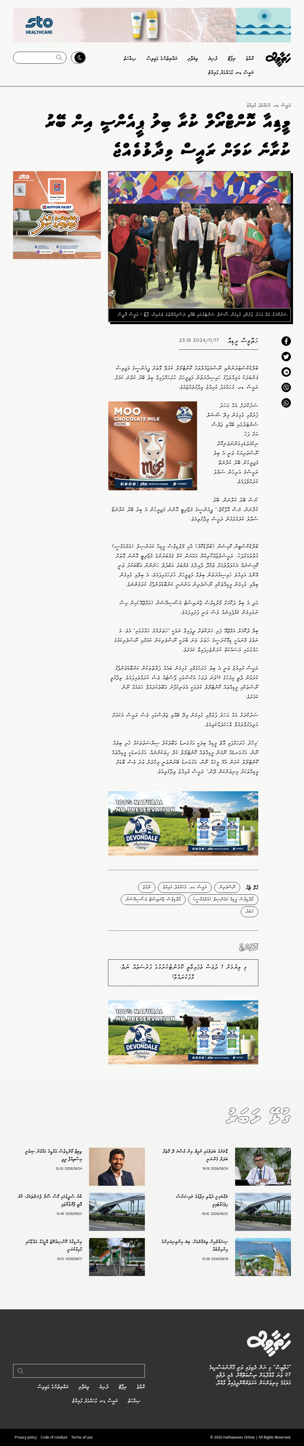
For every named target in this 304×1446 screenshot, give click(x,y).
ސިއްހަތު (130, 58)
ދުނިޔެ (213, 58)
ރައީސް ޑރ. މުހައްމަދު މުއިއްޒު (231, 72)
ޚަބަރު (250, 911)
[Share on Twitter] (286, 356)
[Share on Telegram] (286, 372)
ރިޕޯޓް (232, 58)
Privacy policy (26, 1437)
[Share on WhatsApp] (286, 403)
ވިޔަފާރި (193, 58)
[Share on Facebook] (286, 341)
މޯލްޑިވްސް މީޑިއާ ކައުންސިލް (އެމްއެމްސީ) (223, 899)
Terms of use (82, 1437)
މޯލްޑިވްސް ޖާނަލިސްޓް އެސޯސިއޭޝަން (153, 899)
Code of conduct (54, 1437)
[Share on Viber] (286, 387)
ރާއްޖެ (250, 58)
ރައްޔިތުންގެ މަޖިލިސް (162, 58)
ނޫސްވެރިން (227, 887)
